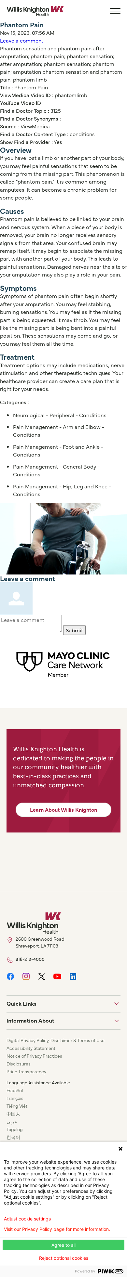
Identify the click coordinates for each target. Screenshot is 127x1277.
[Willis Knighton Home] (35, 11)
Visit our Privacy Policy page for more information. (57, 1229)
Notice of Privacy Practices (34, 1055)
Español (15, 1090)
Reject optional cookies (63, 1258)
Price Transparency (26, 1071)
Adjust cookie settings (27, 1218)
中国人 (13, 1113)
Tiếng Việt (17, 1106)
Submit (74, 630)
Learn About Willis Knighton (63, 809)
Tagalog (15, 1129)
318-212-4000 (30, 959)
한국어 (13, 1137)
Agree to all (63, 1245)
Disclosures (19, 1063)
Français (15, 1098)
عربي (12, 1121)
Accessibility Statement (31, 1048)
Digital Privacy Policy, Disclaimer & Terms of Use (56, 1040)
